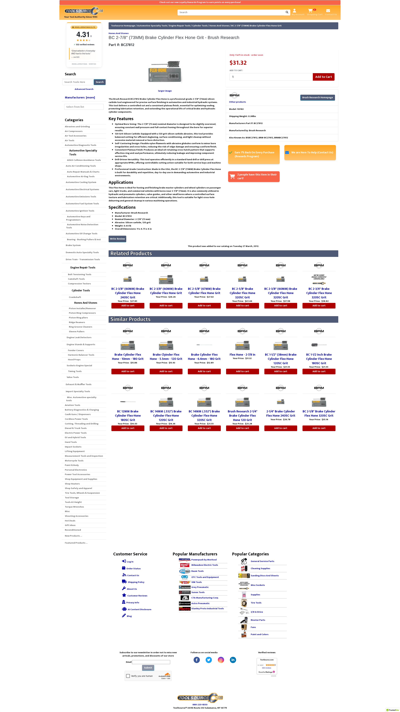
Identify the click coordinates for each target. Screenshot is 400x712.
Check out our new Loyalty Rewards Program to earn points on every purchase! (200, 2)
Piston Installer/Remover (81, 308)
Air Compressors (73, 131)
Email (129, 662)
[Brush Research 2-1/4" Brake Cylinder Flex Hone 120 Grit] (242, 401)
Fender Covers (75, 350)
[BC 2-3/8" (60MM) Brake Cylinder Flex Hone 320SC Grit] (281, 279)
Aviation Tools (72, 405)
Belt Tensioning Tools (78, 274)
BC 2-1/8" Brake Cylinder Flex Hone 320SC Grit (319, 413)
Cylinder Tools (200, 26)
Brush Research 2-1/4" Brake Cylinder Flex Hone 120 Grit (242, 416)
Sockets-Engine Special (78, 365)
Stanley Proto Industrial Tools (207, 609)
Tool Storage (72, 498)
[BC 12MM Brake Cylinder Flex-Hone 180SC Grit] (128, 401)
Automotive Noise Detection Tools (82, 226)
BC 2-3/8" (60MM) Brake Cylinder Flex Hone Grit (166, 291)
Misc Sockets (258, 585)
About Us (131, 589)
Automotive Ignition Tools (79, 211)
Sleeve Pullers (75, 331)
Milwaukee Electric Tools (204, 565)
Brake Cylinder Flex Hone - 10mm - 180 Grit (128, 357)
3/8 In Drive (257, 612)
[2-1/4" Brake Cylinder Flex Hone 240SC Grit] (281, 401)
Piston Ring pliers (77, 318)
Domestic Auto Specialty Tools (82, 252)
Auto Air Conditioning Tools (80, 166)
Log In (129, 562)
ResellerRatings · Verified (84, 64)
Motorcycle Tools (74, 461)
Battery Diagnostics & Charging (82, 410)
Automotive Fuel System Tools (82, 204)
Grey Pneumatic (200, 587)
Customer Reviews (137, 596)
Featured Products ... (76, 543)
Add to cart (127, 306)
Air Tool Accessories (75, 136)
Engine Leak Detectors (78, 337)
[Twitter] (209, 660)
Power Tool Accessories (77, 474)
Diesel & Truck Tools (76, 428)
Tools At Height (73, 502)
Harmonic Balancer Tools (80, 355)
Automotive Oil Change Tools (81, 234)
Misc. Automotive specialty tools (81, 399)
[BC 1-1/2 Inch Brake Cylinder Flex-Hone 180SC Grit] (319, 345)
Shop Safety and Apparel (78, 488)
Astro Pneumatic (200, 603)
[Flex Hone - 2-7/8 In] (242, 345)
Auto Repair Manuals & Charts (82, 172)
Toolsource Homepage (123, 26)
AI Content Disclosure (139, 609)
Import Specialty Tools (77, 391)
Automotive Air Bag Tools (80, 176)
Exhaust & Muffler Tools (78, 384)
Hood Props (73, 360)
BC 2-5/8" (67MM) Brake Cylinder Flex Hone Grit (204, 291)
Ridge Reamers (75, 322)
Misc (67, 511)
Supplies (255, 595)
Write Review (117, 239)
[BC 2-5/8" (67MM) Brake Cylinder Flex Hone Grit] (204, 279)
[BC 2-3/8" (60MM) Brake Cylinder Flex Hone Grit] (166, 279)
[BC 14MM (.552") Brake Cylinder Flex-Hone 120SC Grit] (166, 401)
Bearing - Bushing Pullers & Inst (83, 239)
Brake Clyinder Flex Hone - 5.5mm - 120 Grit (166, 357)
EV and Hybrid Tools (75, 437)
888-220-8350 (200, 705)
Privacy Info (132, 603)
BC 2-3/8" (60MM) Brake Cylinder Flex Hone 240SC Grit (127, 293)
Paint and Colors (259, 634)
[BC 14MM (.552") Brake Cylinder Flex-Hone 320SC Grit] (204, 401)
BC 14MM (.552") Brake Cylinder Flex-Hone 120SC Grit (166, 416)
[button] (394, 697)
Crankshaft (73, 297)
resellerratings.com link (266, 672)
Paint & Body (72, 465)
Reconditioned (73, 530)
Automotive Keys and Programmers (78, 218)
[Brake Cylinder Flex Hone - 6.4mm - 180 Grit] (204, 345)
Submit (148, 668)
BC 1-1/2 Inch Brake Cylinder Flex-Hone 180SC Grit (319, 359)
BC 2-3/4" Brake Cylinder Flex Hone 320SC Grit (319, 293)
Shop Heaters (72, 484)
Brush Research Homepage (317, 97)
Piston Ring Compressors (81, 313)
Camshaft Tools (75, 279)
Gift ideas (70, 525)
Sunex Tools (198, 592)
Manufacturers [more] (80, 97)
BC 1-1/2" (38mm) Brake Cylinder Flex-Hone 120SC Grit (281, 359)
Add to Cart (323, 77)
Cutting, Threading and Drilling (81, 424)
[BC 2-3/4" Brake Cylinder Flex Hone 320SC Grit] (319, 279)
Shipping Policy (135, 582)
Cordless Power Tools (76, 419)
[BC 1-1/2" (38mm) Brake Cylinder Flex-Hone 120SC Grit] (281, 345)
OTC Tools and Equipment (205, 577)
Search (100, 82)
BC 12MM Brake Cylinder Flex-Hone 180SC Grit (128, 416)
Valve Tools (72, 377)
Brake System (73, 245)
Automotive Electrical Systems (82, 189)
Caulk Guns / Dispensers (78, 414)
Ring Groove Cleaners (79, 327)
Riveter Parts (258, 620)
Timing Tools (74, 371)
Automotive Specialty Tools (152, 26)
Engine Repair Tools (179, 26)
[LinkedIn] (233, 660)
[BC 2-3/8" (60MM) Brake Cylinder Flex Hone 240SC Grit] (128, 279)
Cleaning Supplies (260, 568)
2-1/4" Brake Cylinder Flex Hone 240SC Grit (280, 413)
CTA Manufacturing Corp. (205, 598)
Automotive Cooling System (80, 182)
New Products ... (73, 536)
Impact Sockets (73, 447)
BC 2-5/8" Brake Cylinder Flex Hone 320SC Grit (242, 293)
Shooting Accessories (76, 516)
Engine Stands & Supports (80, 344)
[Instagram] (221, 660)
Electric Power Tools (76, 433)
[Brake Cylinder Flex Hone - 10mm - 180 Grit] (128, 345)
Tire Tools (256, 603)
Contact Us (133, 575)
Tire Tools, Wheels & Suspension (82, 493)
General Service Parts (262, 561)
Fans (253, 627)
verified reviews (84, 44)
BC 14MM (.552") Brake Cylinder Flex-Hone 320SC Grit (204, 416)
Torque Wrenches (74, 507)
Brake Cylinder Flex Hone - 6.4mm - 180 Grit (204, 357)
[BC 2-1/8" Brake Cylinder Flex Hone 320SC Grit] (319, 401)
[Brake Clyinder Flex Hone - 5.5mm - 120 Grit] (166, 345)
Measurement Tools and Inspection (84, 456)
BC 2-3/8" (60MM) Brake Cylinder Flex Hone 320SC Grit (280, 293)
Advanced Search (84, 89)
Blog (129, 616)
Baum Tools (197, 571)
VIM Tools (196, 582)
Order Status (133, 569)
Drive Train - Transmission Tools (82, 259)
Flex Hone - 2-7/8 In (242, 354)
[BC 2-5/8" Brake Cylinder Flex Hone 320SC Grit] (242, 279)
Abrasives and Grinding (77, 127)
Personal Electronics (76, 470)
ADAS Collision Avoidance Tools (83, 160)
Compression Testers (78, 284)
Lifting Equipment (75, 451)
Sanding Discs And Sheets (265, 576)
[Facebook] (197, 660)
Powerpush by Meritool (204, 560)
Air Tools (69, 140)
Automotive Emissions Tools (80, 197)
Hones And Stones (219, 26)
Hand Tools (71, 442)
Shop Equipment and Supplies (81, 479)
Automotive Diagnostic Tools (80, 145)
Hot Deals (70, 521)
